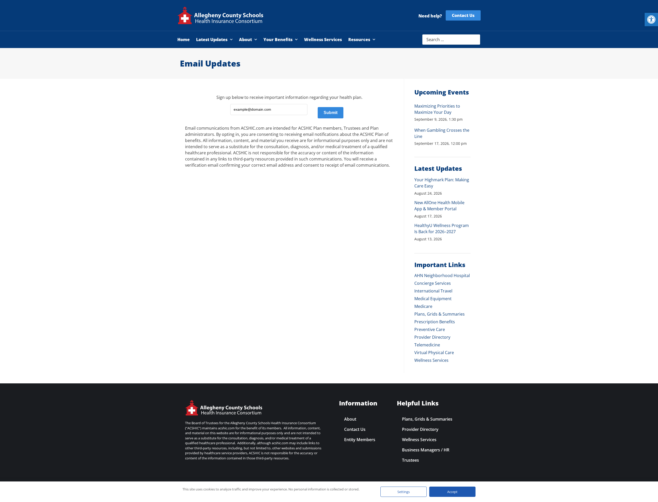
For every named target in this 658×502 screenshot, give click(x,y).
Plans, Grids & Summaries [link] (439, 314)
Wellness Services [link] (323, 39)
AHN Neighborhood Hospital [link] (442, 275)
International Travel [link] (433, 290)
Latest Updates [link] (211, 39)
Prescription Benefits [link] (434, 321)
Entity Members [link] (359, 439)
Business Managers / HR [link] (425, 450)
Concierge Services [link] (432, 283)
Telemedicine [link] (427, 344)
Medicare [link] (423, 306)
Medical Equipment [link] (433, 298)
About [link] (245, 39)
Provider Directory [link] (432, 337)
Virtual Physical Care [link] (434, 352)
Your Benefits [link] (278, 39)
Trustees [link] (410, 460)
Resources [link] (359, 39)
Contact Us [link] (354, 429)
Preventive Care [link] (429, 329)
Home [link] (183, 39)
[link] (651, 19)
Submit (330, 112)
